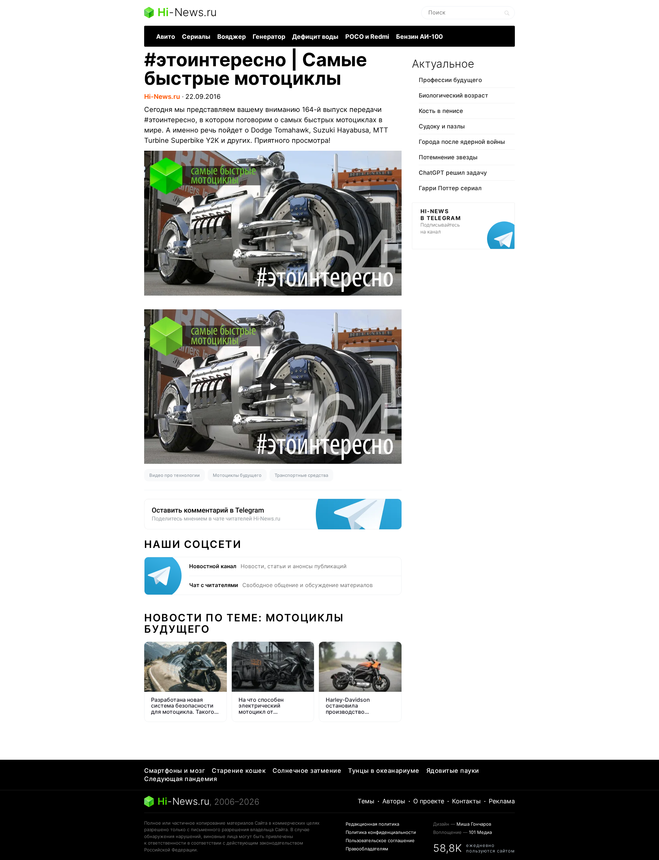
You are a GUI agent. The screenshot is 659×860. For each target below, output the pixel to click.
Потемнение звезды (448, 157)
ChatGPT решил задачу (453, 172)
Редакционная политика (372, 824)
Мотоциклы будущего (237, 475)
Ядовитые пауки (452, 770)
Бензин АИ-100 (419, 36)
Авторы (393, 801)
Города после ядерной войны (462, 141)
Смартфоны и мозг (174, 770)
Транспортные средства (301, 475)
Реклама (502, 801)
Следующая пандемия (180, 778)
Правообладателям (367, 848)
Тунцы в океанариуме (383, 770)
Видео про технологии (174, 475)
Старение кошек (239, 770)
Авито (165, 36)
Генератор (269, 36)
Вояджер (231, 36)
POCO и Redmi (367, 36)
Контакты (466, 801)
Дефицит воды (315, 36)
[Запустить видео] (273, 386)
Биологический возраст (453, 95)
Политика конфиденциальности (381, 832)
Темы (366, 801)
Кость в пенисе (441, 110)
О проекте (428, 801)
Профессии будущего (450, 80)
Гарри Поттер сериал (450, 188)
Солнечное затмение (307, 770)
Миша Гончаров (473, 824)
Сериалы (196, 36)
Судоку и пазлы (442, 126)
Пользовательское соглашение (380, 840)
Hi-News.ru (162, 97)
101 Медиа (480, 832)
